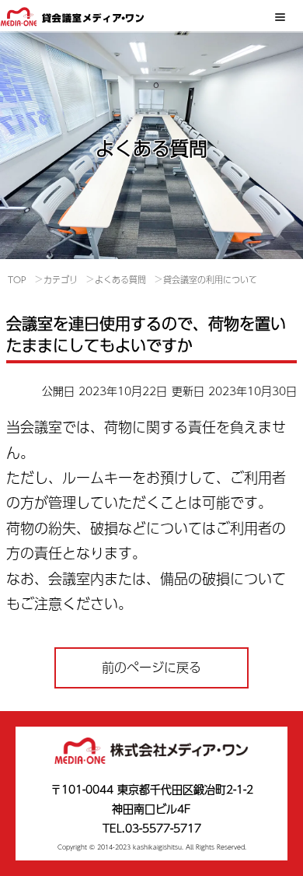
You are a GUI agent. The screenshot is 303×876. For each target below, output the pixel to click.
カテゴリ (61, 279)
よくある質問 (120, 279)
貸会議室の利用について (210, 279)
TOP (17, 279)
